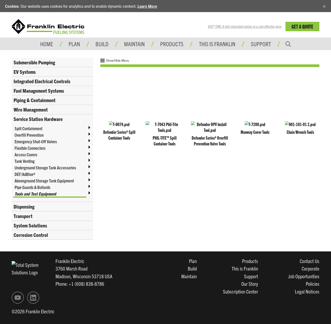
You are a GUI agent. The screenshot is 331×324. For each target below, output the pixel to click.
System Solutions (30, 225)
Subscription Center (240, 291)
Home (46, 43)
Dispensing (24, 206)
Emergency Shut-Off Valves (36, 141)
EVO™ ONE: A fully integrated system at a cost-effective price (245, 26)
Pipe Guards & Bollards (32, 187)
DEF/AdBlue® (25, 174)
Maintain (189, 276)
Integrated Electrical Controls (42, 81)
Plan (193, 261)
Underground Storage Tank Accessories (45, 167)
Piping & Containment (34, 100)
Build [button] (102, 43)
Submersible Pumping (34, 62)
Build (192, 268)
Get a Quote (302, 26)
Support (261, 43)
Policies (312, 283)
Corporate (310, 268)
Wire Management (31, 109)
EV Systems (25, 71)
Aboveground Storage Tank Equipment (44, 180)
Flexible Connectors (30, 148)
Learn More (147, 6)
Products (250, 261)
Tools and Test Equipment (35, 193)
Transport (23, 216)
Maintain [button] (134, 43)
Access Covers (26, 154)
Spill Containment (28, 128)
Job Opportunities (303, 276)
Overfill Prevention (29, 135)
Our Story (249, 283)
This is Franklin (217, 43)
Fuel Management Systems (39, 90)
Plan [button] (74, 43)
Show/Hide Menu (117, 60)
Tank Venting (25, 161)
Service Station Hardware (38, 119)
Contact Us (309, 261)
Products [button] (171, 43)
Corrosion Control (31, 235)
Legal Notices (307, 291)
